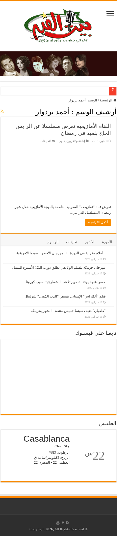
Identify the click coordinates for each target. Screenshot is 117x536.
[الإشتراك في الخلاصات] (2, 111)
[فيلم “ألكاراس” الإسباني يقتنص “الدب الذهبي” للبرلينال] (111, 293)
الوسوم (53, 242)
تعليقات (71, 242)
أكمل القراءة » (98, 222)
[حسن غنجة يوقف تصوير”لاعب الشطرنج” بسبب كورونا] (111, 279)
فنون (62, 140)
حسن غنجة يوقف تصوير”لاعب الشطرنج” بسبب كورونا (66, 282)
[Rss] (68, 522)
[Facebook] (62, 522)
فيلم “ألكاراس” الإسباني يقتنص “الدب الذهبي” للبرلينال (65, 296)
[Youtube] (58, 522)
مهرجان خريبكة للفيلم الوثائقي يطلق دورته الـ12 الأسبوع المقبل (59, 267)
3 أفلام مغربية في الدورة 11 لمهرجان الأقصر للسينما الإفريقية (61, 253)
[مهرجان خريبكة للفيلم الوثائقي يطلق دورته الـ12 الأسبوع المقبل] (111, 264)
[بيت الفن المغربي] (58, 24)
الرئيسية (106, 100)
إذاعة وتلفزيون (75, 140)
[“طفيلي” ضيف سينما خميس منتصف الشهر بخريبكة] (111, 308)
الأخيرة (107, 242)
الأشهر (89, 242)
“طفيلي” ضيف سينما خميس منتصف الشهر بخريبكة (68, 311)
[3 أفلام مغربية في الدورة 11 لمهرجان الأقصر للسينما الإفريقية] (111, 250)
